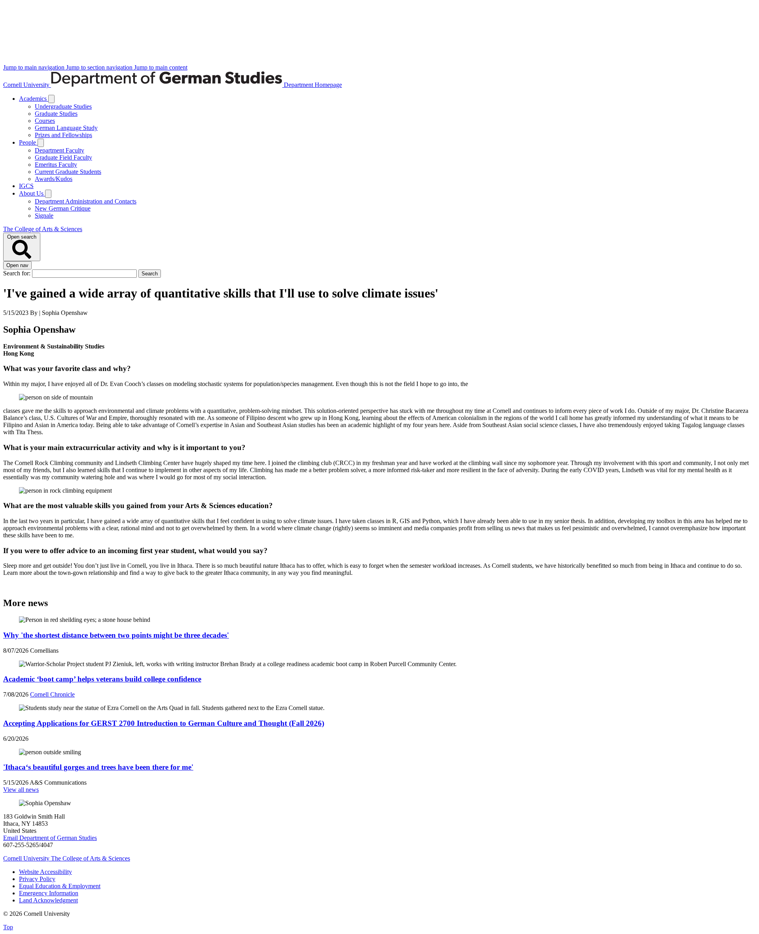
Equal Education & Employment (59, 886)
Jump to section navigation (100, 67)
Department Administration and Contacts (85, 201)
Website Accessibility (45, 871)
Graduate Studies (56, 113)
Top (8, 927)
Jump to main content (160, 67)
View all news (21, 789)
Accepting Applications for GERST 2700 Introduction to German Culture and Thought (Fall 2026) (163, 723)
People (28, 142)
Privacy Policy (37, 879)
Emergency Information (48, 893)
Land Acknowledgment (48, 900)
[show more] (51, 99)
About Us (32, 193)
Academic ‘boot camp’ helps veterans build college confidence (102, 679)
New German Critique (63, 208)
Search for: (17, 273)
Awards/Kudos (53, 178)
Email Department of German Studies (50, 837)
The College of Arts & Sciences (42, 229)
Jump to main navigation (34, 67)
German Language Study (66, 127)
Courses (45, 120)
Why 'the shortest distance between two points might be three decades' (116, 635)
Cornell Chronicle (52, 694)
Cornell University (27, 84)
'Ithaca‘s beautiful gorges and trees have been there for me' (98, 767)
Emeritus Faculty (56, 164)
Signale (44, 215)
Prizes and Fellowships (63, 135)
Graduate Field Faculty (63, 157)
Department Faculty (59, 150)
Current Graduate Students (68, 171)
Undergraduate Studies (63, 106)
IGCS (26, 186)
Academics (33, 98)
